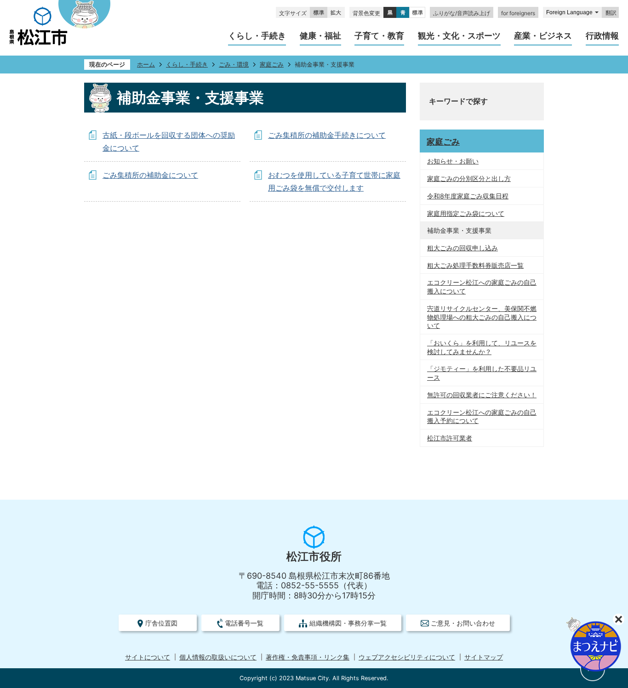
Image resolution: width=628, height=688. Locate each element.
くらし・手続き (187, 64)
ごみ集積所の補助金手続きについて (327, 135)
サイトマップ (483, 657)
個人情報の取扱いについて (218, 657)
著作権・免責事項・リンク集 (307, 657)
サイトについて (147, 657)
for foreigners (518, 13)
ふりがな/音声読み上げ (461, 13)
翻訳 (611, 13)
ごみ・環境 (234, 64)
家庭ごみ (272, 64)
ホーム (146, 64)
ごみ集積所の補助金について (150, 175)
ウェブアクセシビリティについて (407, 657)
